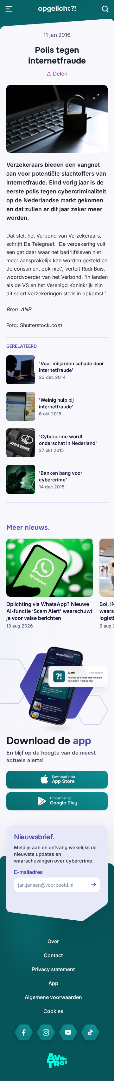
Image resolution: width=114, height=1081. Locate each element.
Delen (60, 73)
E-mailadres (28, 872)
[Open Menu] (9, 9)
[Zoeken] (105, 9)
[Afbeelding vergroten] (96, 96)
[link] (57, 9)
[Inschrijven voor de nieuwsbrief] (94, 885)
